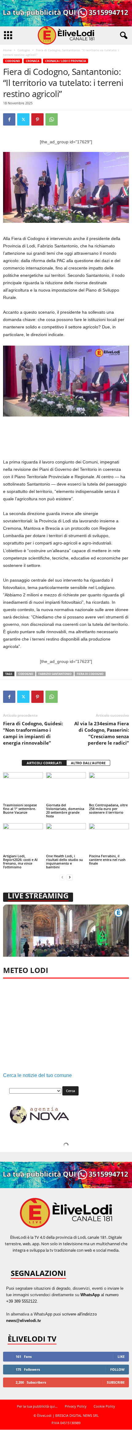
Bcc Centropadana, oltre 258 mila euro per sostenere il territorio (108, 809)
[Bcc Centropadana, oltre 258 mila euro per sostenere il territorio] (109, 787)
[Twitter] (23, 119)
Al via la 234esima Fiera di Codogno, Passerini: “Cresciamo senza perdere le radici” (101, 733)
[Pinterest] (37, 119)
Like (121, 1356)
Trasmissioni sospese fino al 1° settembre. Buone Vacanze (20, 809)
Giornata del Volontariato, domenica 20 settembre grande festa (65, 810)
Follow (117, 1369)
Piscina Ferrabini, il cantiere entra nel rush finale (107, 860)
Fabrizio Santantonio (55, 674)
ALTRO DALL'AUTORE (88, 763)
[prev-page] (62, 877)
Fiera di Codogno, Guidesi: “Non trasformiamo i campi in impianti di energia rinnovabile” (33, 733)
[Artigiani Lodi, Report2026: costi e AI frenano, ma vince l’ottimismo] (23, 838)
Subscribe (116, 1382)
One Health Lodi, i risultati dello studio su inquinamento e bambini (64, 861)
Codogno (23, 50)
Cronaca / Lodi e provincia (65, 61)
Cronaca (32, 61)
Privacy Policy (76, 1406)
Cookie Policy (104, 1406)
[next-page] (70, 877)
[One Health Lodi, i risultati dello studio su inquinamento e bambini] (66, 838)
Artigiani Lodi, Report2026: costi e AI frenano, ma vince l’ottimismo (20, 861)
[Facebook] (9, 119)
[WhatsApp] (51, 119)
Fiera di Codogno (90, 674)
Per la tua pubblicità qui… (37, 1406)
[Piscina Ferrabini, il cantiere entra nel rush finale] (109, 838)
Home (7, 50)
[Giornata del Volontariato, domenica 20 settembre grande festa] (66, 787)
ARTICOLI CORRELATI (44, 763)
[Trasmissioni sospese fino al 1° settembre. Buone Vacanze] (23, 787)
